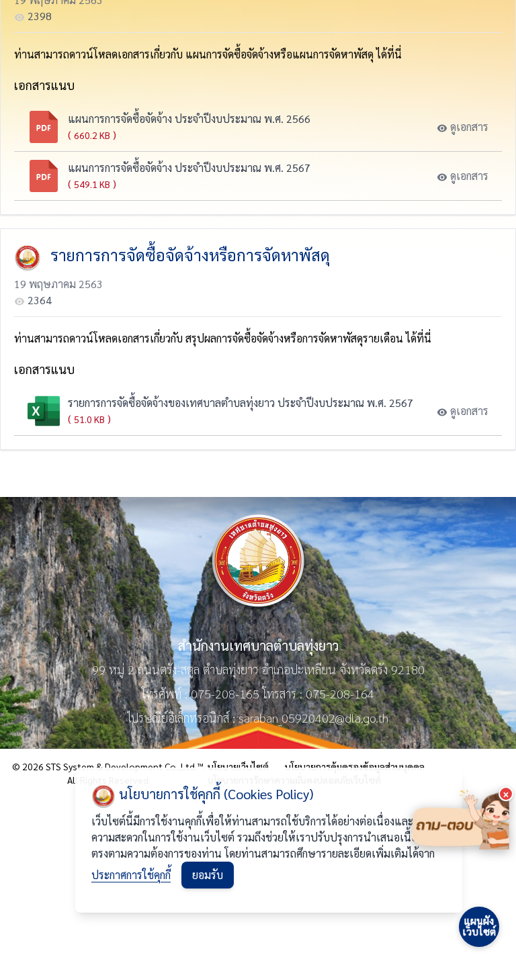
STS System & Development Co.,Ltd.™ (125, 766)
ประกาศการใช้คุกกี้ (131, 875)
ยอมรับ (207, 875)
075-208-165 (225, 693)
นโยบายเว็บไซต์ (238, 766)
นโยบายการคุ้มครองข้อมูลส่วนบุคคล (355, 766)
